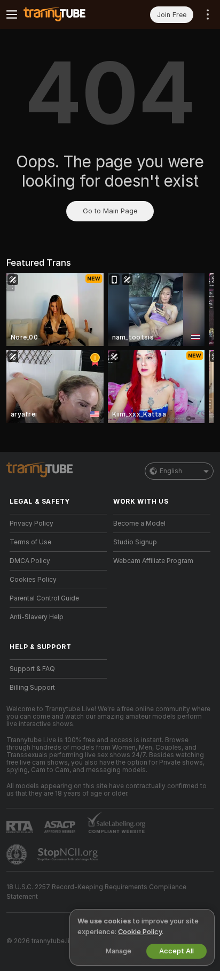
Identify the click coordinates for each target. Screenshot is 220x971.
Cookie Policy (140, 932)
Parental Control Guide (44, 598)
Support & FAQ (32, 669)
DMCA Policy (30, 561)
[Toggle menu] (11, 14)
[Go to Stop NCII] (68, 854)
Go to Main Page (110, 211)
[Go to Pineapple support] (17, 854)
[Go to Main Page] (66, 14)
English (171, 471)
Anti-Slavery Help (37, 617)
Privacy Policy (31, 523)
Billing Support (32, 687)
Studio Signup (135, 542)
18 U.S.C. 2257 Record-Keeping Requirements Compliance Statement (96, 891)
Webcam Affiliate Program (153, 561)
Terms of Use (30, 542)
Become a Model (139, 523)
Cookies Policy (33, 579)
